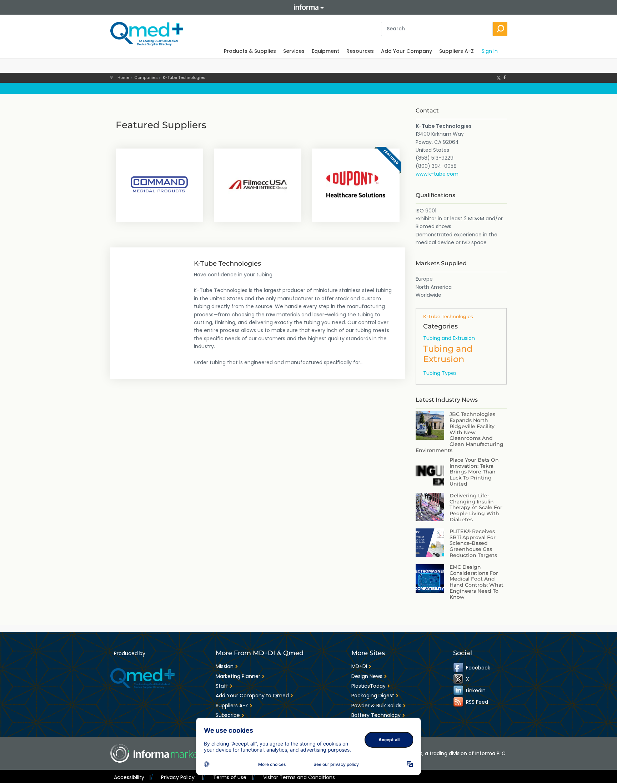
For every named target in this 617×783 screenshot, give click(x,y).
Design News (366, 676)
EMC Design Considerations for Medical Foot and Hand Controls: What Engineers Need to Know (476, 582)
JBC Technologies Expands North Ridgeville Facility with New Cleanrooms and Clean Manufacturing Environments (459, 432)
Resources (360, 51)
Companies (146, 77)
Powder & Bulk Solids (376, 705)
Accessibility (132, 777)
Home (123, 77)
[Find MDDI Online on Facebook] (459, 667)
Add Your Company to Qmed (252, 695)
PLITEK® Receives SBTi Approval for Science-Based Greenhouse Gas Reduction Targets (473, 543)
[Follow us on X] (498, 77)
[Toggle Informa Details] (308, 7)
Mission (225, 666)
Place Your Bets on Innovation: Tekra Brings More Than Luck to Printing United (474, 472)
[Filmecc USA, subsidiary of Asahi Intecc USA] (257, 184)
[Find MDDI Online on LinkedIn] (459, 690)
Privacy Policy (181, 777)
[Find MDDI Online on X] (459, 679)
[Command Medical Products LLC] (159, 184)
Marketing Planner (238, 676)
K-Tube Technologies (184, 77)
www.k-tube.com (437, 173)
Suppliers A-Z (456, 51)
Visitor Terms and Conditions (299, 777)
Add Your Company (406, 51)
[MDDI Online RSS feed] (459, 702)
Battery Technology (376, 715)
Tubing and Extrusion (449, 338)
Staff (222, 685)
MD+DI (359, 666)
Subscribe (228, 715)
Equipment (325, 51)
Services (294, 51)
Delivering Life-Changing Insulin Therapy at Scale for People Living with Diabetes (476, 507)
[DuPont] (356, 184)
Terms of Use (233, 777)
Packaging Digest (372, 695)
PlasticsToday (368, 685)
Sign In (490, 51)
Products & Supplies (250, 51)
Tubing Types (440, 373)
